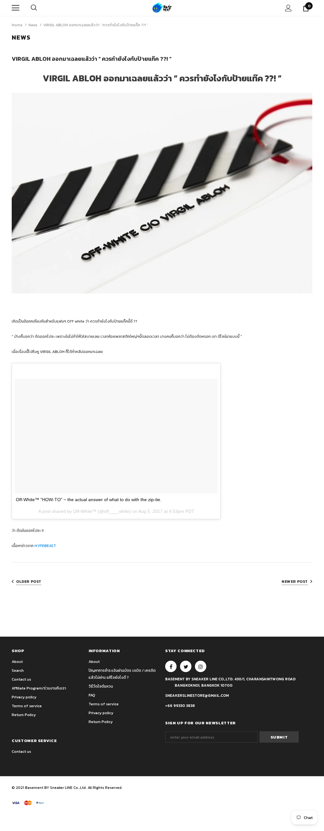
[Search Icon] (34, 8)
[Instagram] (200, 666)
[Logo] (162, 8)
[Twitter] (185, 666)
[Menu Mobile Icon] (15, 8)
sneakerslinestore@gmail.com (197, 695)
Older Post (28, 581)
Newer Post (295, 581)
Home (17, 25)
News (32, 25)
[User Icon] (288, 8)
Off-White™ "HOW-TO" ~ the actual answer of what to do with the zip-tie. (88, 499)
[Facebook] (171, 666)
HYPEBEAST (45, 546)
